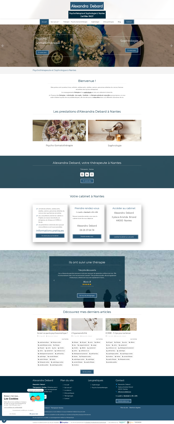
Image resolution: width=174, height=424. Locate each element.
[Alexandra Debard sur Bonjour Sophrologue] (130, 422)
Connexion (138, 422)
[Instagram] (92, 174)
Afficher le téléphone (124, 392)
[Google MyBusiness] (82, 174)
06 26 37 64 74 (87, 230)
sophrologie (87, 92)
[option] (87, 45)
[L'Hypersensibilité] (87, 324)
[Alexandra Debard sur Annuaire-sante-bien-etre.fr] (122, 422)
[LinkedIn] (87, 174)
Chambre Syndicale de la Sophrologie (95, 422)
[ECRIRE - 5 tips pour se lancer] (121, 324)
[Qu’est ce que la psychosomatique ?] (52, 324)
